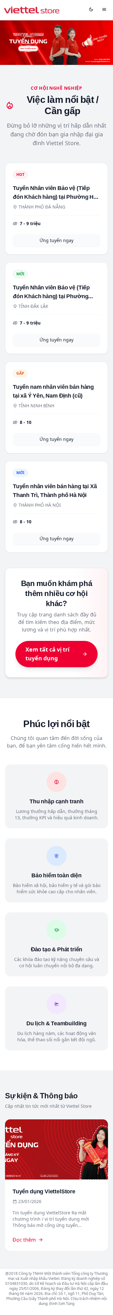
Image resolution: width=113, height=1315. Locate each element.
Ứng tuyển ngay (56, 240)
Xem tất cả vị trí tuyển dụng (56, 654)
